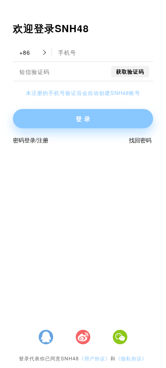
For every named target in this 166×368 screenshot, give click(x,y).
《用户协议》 (94, 358)
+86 (24, 52)
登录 (84, 118)
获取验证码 (130, 71)
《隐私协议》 (131, 358)
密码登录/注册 (30, 140)
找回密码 (140, 140)
